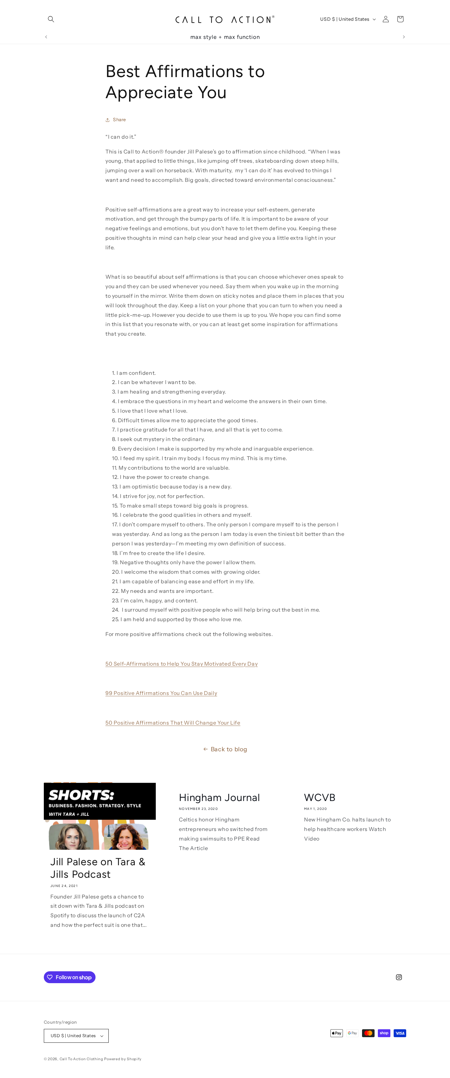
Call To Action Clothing (81, 1059)
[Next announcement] (404, 37)
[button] (51, 19)
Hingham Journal (219, 797)
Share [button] (119, 120)
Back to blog (229, 749)
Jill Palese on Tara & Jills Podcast (97, 867)
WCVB (320, 797)
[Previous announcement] (46, 37)
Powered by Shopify (123, 1059)
